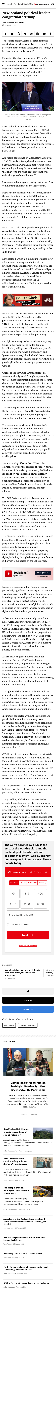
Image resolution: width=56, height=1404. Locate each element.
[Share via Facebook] (5, 33)
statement (37, 442)
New (24, 442)
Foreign (36, 557)
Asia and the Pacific (28, 1025)
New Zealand (9, 1025)
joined (22, 656)
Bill (4, 560)
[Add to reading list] (50, 33)
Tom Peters (19, 22)
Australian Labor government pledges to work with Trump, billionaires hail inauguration (22, 973)
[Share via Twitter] (12, 33)
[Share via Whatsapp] (18, 33)
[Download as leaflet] (37, 33)
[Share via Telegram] (25, 33)
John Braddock (8, 22)
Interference (47, 557)
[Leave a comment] (44, 33)
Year (29, 442)
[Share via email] (31, 33)
